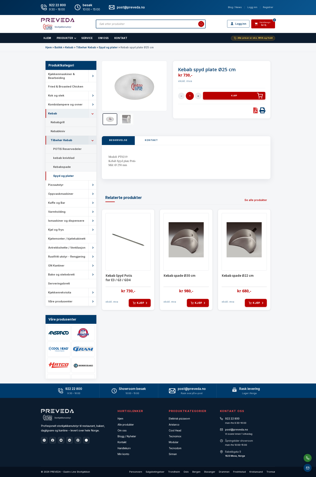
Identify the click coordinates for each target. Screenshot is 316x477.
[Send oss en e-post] (308, 468)
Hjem (48, 47)
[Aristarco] (58, 332)
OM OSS (103, 38)
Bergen (196, 471)
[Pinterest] (78, 440)
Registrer (268, 7)
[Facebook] (52, 440)
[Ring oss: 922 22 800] (308, 458)
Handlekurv (124, 448)
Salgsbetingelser (155, 471)
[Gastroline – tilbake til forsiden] (57, 24)
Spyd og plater (108, 47)
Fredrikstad (239, 471)
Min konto (123, 454)
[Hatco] (58, 365)
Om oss (122, 430)
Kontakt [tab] (151, 140)
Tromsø (270, 471)
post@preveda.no (192, 389)
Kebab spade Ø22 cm (238, 275)
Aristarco (174, 424)
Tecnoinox (175, 436)
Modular (173, 442)
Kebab (69, 47)
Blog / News (235, 7)
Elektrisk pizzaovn (179, 418)
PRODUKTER (65, 38)
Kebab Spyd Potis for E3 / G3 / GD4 (119, 277)
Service (87, 38)
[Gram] (83, 349)
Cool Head (175, 430)
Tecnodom (175, 448)
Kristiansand (256, 471)
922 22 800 (57, 5)
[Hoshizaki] (83, 365)
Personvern (135, 471)
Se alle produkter (255, 200)
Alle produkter (126, 424)
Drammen (224, 471)
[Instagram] (44, 440)
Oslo (186, 471)
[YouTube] (61, 440)
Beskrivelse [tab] (118, 140)
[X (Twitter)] (86, 440)
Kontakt (120, 38)
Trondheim (174, 471)
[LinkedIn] (69, 440)
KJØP (234, 95)
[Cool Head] (58, 349)
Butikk (58, 47)
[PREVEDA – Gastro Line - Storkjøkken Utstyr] (57, 415)
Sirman (173, 454)
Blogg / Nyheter (127, 436)
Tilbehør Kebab (86, 47)
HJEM (47, 38)
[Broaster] (83, 332)
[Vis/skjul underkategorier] (92, 76)
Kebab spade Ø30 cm (179, 275)
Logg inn (252, 7)
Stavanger (209, 471)
